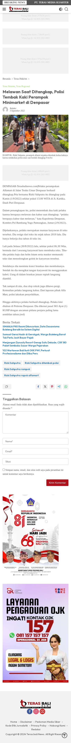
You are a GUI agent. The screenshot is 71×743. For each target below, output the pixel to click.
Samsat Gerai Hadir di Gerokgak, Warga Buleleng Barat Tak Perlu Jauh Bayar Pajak (34, 336)
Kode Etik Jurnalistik (17, 725)
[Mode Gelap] (61, 9)
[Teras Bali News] (18, 9)
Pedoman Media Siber (47, 721)
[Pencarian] (66, 9)
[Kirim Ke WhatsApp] (65, 386)
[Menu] (5, 9)
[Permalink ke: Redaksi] (5, 109)
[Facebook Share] (38, 386)
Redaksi (13, 108)
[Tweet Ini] (45, 386)
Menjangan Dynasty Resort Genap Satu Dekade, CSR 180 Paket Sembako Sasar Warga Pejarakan (35, 344)
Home (13, 721)
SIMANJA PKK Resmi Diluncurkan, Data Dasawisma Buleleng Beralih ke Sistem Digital (31, 328)
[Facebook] (29, 712)
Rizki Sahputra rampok (17, 369)
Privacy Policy (38, 725)
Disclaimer (26, 721)
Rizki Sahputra (12, 363)
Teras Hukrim (9, 86)
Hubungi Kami (57, 725)
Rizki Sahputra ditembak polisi (42, 363)
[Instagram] (36, 712)
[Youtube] (42, 712)
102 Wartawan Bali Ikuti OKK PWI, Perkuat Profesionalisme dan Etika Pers (26, 352)
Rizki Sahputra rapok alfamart (21, 375)
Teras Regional (23, 86)
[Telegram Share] (59, 386)
